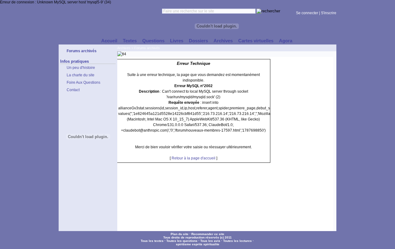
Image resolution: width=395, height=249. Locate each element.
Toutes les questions (182, 241)
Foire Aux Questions (83, 82)
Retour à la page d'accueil (193, 158)
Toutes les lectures (237, 241)
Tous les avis (210, 241)
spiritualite (211, 244)
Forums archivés (147, 48)
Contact (73, 90)
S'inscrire (328, 13)
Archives (124, 48)
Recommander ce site (207, 234)
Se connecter (307, 13)
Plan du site (180, 234)
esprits (197, 244)
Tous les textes (152, 241)
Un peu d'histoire (81, 67)
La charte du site (80, 75)
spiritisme (183, 244)
